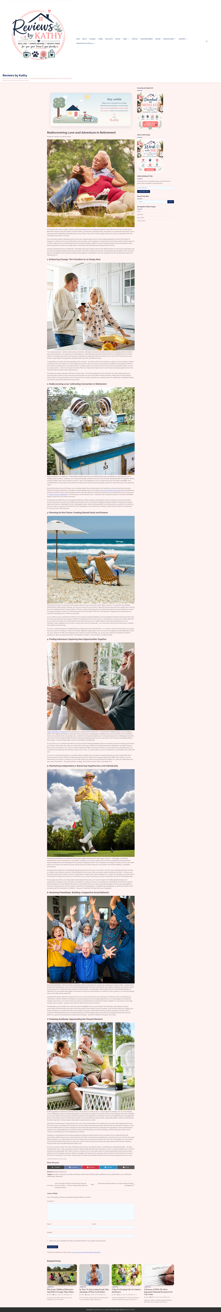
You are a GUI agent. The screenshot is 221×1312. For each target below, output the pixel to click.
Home (78, 39)
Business (92, 39)
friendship (92, 1174)
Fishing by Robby (168, 39)
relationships (51, 1176)
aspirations (63, 1174)
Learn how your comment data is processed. (86, 1252)
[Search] (206, 41)
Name (49, 1224)
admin (69, 136)
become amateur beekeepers (58, 494)
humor (108, 1174)
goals (97, 1174)
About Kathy (140, 217)
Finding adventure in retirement (57, 732)
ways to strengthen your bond (110, 490)
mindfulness (127, 1174)
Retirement (63, 1172)
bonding (70, 1174)
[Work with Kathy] (150, 172)
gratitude (103, 1174)
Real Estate (109, 39)
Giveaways (182, 39)
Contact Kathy (141, 220)
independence (115, 1174)
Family (125, 39)
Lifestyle (135, 39)
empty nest (84, 1174)
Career (100, 39)
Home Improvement (146, 39)
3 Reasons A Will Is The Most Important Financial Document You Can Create (158, 1292)
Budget (117, 39)
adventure (55, 1174)
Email (94, 1224)
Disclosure (140, 214)
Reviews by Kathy (15, 75)
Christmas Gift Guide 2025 (84, 43)
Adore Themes (130, 1309)
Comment (50, 1201)
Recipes (158, 39)
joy (122, 1174)
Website (49, 1232)
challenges (76, 1174)
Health (84, 39)
